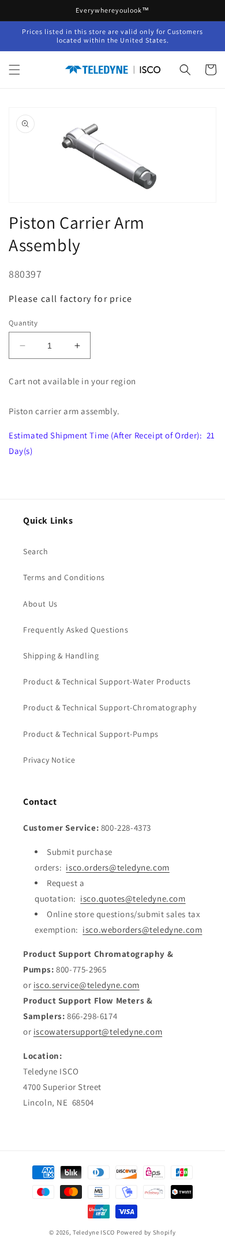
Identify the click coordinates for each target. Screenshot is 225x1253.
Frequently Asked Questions (76, 629)
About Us (40, 604)
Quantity (23, 323)
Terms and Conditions (64, 577)
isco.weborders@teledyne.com (142, 929)
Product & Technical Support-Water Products (106, 681)
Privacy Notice (49, 760)
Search (35, 551)
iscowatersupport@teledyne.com (97, 1031)
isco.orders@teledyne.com (117, 867)
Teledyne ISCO (94, 1232)
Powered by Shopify (146, 1232)
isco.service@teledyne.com (86, 984)
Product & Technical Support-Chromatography (109, 707)
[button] (14, 69)
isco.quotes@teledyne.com (132, 898)
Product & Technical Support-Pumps (91, 734)
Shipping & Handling (61, 655)
